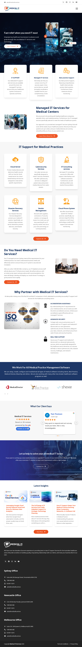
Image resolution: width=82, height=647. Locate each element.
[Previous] (5, 394)
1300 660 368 (10, 580)
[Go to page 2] (59, 435)
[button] (77, 9)
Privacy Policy (74, 644)
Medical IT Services (22, 416)
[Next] (8, 394)
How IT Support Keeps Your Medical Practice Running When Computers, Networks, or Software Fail (66, 508)
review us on (22, 429)
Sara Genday (56, 414)
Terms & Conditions (62, 644)
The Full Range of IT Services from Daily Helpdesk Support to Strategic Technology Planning (38, 509)
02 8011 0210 (10, 583)
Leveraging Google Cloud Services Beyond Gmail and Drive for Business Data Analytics (15, 508)
